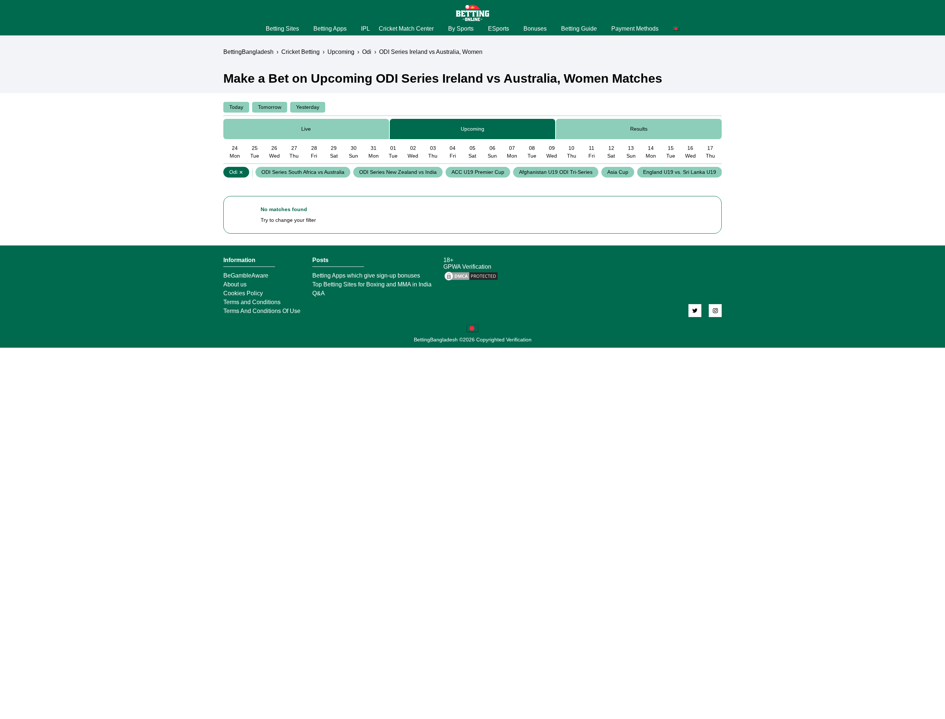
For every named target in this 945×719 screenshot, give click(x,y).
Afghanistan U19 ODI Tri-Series (555, 172)
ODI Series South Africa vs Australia (302, 172)
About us (235, 285)
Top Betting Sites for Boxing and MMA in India (372, 285)
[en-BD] (472, 328)
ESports (498, 28)
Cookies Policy (243, 293)
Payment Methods (635, 28)
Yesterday (307, 107)
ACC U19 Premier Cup (477, 172)
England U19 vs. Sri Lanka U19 (679, 172)
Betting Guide (579, 28)
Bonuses (535, 28)
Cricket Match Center (406, 28)
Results (638, 129)
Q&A (318, 293)
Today (236, 107)
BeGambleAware (245, 276)
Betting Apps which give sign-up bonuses (366, 276)
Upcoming (472, 129)
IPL (365, 28)
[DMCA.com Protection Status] (471, 279)
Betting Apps (330, 28)
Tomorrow (269, 107)
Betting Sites (282, 28)
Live (306, 129)
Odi (233, 172)
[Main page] (472, 13)
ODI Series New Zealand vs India (398, 172)
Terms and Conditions (252, 302)
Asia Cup (617, 172)
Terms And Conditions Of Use (261, 311)
